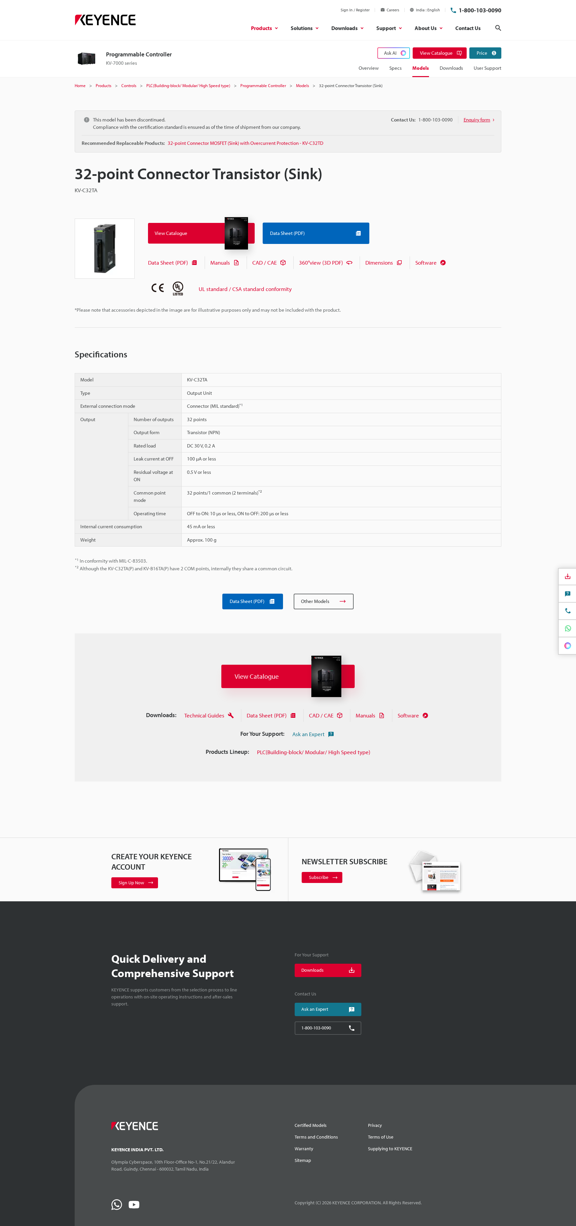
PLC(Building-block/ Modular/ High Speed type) (313, 751)
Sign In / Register (355, 9)
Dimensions (379, 262)
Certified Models (311, 1125)
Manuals (220, 262)
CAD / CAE (264, 262)
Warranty (304, 1149)
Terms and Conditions (316, 1137)
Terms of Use (380, 1137)
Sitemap (303, 1160)
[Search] (498, 28)
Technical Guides (204, 715)
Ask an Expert (308, 733)
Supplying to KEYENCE (390, 1149)
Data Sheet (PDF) (168, 262)
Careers (393, 9)
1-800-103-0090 (480, 10)
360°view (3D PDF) (321, 262)
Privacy (375, 1125)
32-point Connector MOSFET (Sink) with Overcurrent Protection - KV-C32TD (245, 143)
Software (426, 262)
